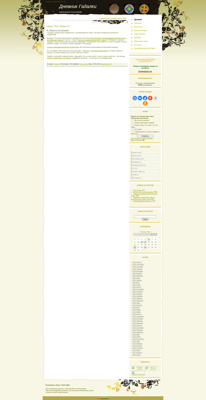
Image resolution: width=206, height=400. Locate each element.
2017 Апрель (137, 352)
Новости (57, 64)
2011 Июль (136, 285)
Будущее (135, 162)
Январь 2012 (145, 232)
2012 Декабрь (137, 321)
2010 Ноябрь (137, 269)
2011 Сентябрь (138, 289)
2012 (56, 26)
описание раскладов (99, 51)
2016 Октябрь (137, 348)
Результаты (135, 138)
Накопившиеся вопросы (142, 201)
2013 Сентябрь (138, 328)
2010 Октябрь (137, 267)
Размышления (137, 165)
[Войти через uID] (135, 98)
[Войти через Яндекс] (150, 98)
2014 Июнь (136, 337)
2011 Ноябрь (137, 294)
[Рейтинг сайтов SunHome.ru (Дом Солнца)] (138, 370)
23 (135, 247)
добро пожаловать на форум (59, 58)
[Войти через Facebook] (145, 98)
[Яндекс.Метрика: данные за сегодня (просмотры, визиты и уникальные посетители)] (138, 373)
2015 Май (136, 341)
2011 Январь (137, 273)
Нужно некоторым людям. (144, 123)
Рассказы (135, 178)
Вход (120, 18)
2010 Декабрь (137, 271)
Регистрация (112, 18)
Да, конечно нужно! (142, 120)
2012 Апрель (137, 305)
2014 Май (136, 334)
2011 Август (136, 287)
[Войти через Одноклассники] (145, 103)
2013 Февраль (137, 323)
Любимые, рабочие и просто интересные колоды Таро (143, 198)
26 (145, 247)
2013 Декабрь (137, 330)
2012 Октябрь (137, 319)
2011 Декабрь (137, 296)
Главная (102, 18)
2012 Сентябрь (138, 316)
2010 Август (137, 262)
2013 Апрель (137, 325)
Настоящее (136, 159)
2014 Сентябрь (138, 339)
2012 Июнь (136, 310)
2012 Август (137, 314)
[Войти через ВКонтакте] (140, 98)
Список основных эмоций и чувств (92, 40)
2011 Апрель (137, 280)
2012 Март (136, 303)
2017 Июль (136, 355)
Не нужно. (138, 129)
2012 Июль (136, 312)
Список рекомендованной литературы (63, 47)
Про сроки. (137, 190)
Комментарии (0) (106, 64)
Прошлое (135, 156)
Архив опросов (147, 138)
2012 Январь (137, 298)
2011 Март (136, 278)
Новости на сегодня (59, 30)
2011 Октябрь (137, 291)
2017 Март (136, 350)
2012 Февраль (137, 300)
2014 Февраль (137, 332)
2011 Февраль (137, 276)
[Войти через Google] (155, 98)
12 (145, 242)
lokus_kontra (84, 64)
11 (142, 242)
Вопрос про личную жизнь (143, 192)
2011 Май (135, 282)
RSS (124, 18)
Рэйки (134, 175)
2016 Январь (137, 343)
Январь (63, 26)
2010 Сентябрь (138, 264)
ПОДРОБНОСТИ (145, 71)
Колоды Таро (137, 171)
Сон (133, 168)
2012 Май (136, 307)
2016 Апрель (137, 346)
